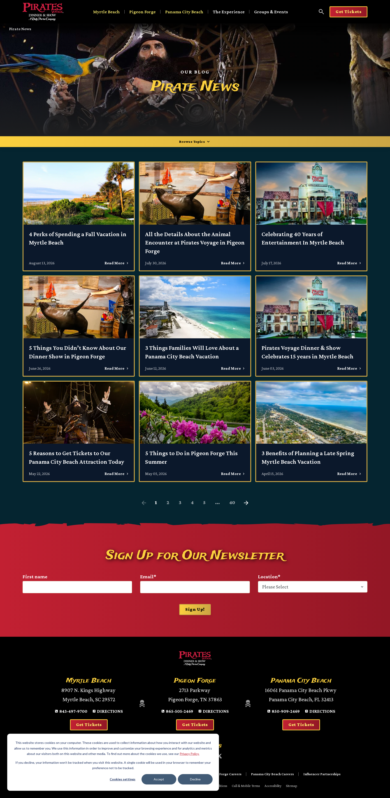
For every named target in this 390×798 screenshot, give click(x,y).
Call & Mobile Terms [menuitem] (246, 786)
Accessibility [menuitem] (273, 786)
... (217, 502)
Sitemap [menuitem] (291, 786)
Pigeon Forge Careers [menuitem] (224, 774)
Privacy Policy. (189, 754)
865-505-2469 (179, 711)
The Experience (229, 11)
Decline (195, 779)
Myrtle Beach (106, 11)
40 (232, 502)
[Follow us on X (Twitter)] (219, 756)
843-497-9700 (73, 711)
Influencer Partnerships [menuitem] (322, 774)
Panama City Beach (184, 11)
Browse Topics (192, 141)
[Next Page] (246, 503)
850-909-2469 (286, 711)
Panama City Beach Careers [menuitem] (272, 774)
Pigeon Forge (142, 11)
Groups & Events (271, 11)
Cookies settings (122, 779)
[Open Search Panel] (321, 11)
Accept (159, 779)
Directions (110, 711)
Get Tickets (348, 11)
